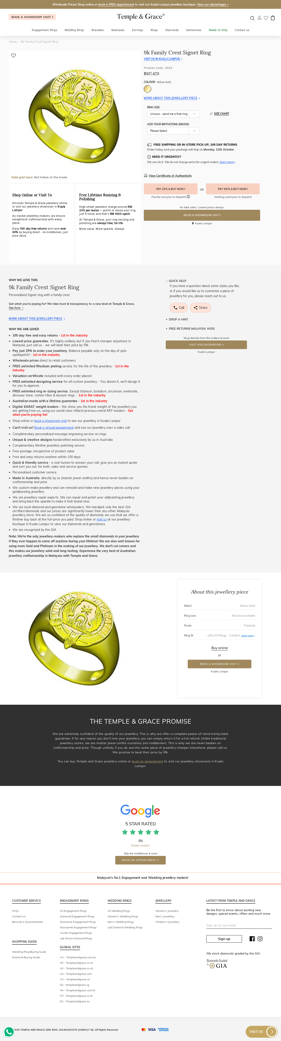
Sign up (224, 938)
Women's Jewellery (167, 910)
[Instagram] (260, 940)
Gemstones (193, 30)
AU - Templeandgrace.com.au (78, 957)
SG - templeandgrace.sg (74, 984)
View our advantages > (213, 4)
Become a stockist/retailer (27, 921)
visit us (102, 519)
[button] (188, 197)
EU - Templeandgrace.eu (75, 1001)
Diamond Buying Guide (26, 957)
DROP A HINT (178, 319)
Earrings (137, 30)
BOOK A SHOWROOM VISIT (202, 215)
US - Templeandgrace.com (76, 973)
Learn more (227, 162)
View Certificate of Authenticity (170, 175)
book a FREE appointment (116, 4)
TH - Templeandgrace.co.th (76, 995)
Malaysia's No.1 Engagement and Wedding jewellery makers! (142, 878)
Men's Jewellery (165, 916)
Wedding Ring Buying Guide (29, 951)
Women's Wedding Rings (123, 916)
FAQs (15, 910)
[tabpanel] (74, 116)
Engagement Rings (44, 30)
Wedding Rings (74, 30)
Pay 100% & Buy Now (232, 189)
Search (252, 18)
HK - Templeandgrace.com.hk (77, 990)
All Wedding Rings (119, 910)
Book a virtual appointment (54, 428)
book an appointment (147, 761)
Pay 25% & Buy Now (170, 189)
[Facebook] (252, 940)
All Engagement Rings (73, 910)
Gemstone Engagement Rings (78, 921)
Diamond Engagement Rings (77, 916)
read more (248, 635)
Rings (154, 30)
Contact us (242, 30)
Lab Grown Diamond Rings (76, 938)
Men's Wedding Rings (121, 921)
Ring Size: (153, 107)
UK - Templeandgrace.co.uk (76, 968)
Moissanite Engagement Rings (78, 927)
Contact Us (18, 916)
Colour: (157, 82)
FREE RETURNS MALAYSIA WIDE (192, 328)
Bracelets (98, 30)
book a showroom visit (50, 421)
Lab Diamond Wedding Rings (125, 927)
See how (15, 307)
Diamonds (172, 30)
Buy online (219, 648)
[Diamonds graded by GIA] (217, 965)
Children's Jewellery (167, 921)
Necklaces (117, 30)
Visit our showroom (205, 344)
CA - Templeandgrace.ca (75, 979)
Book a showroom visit (31, 17)
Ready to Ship (218, 30)
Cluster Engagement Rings (76, 932)
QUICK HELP (177, 281)
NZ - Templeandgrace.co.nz (76, 962)
